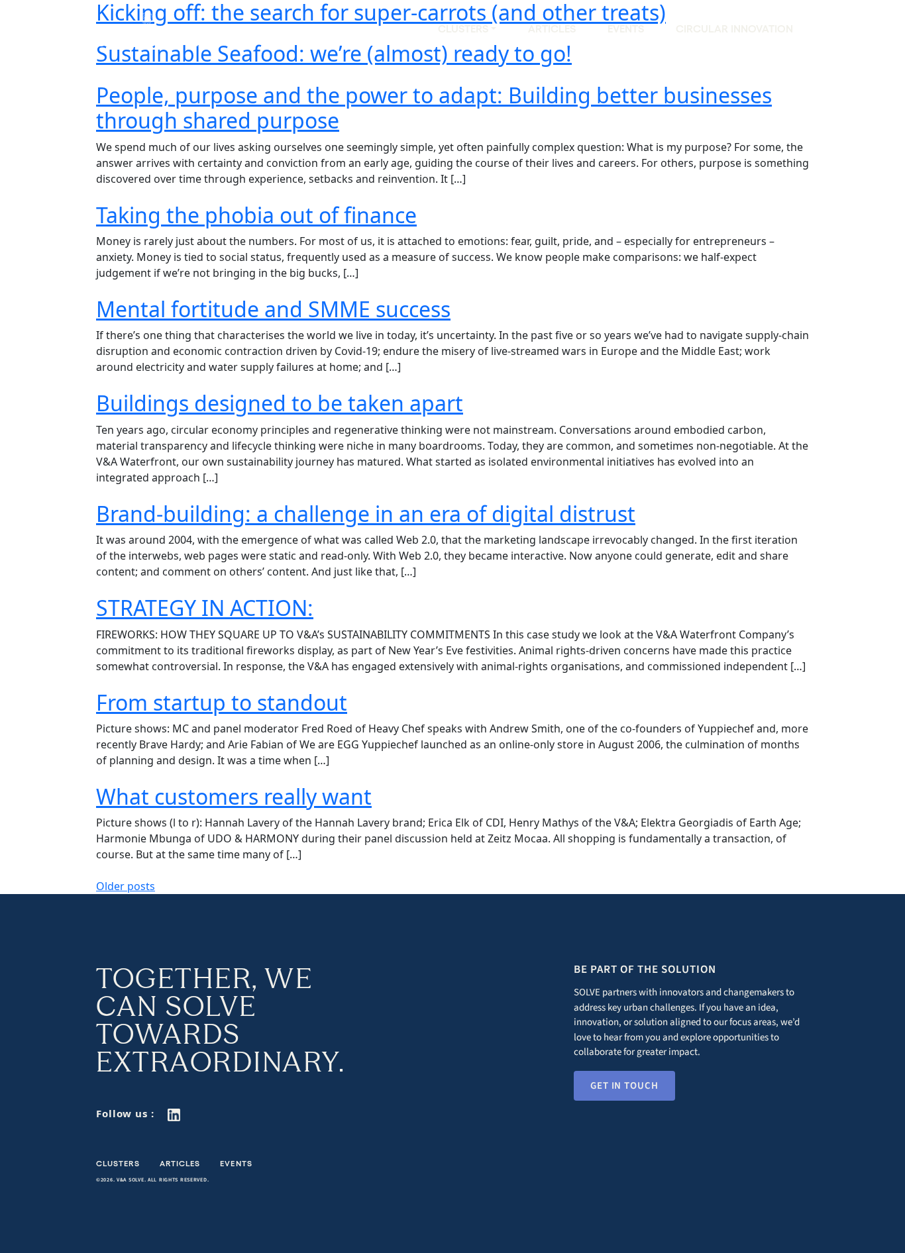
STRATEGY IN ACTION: (204, 607)
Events (626, 29)
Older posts (125, 886)
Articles (552, 29)
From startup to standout (221, 702)
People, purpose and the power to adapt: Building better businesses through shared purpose (434, 107)
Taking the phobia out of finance (256, 215)
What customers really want (234, 796)
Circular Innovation (734, 29)
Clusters (118, 1164)
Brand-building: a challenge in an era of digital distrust (365, 513)
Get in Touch (624, 1086)
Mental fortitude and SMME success (273, 309)
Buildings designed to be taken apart (279, 403)
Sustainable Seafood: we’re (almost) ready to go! (334, 53)
